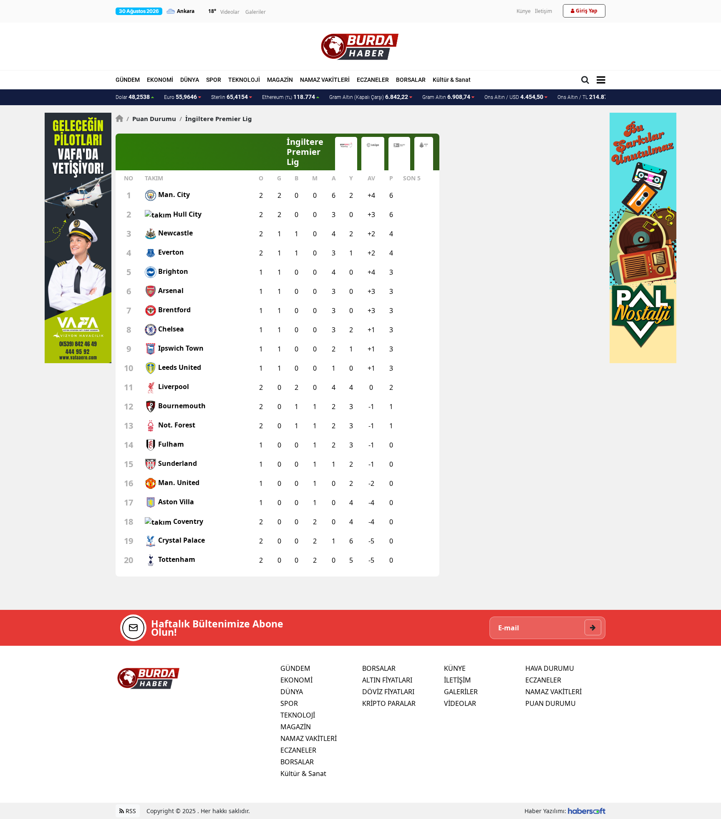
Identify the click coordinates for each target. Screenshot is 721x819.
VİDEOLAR (460, 703)
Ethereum (288, 97)
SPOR (213, 79)
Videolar (229, 11)
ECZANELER (373, 79)
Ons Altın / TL (588, 97)
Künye (524, 11)
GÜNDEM (128, 79)
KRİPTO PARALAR (389, 703)
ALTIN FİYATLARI (387, 680)
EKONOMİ (160, 79)
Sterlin (229, 97)
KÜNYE (455, 668)
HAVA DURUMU (549, 668)
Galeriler (255, 11)
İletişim (543, 11)
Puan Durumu (151, 118)
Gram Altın (446, 97)
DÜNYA (189, 79)
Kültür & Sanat (452, 79)
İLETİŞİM (457, 680)
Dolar (133, 97)
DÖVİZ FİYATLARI (388, 691)
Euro (180, 97)
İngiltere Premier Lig (215, 118)
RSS (130, 811)
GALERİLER (461, 691)
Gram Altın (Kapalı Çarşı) (368, 97)
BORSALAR (411, 79)
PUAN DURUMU (550, 703)
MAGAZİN (280, 79)
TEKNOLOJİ (244, 79)
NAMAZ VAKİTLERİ (325, 79)
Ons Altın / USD (513, 97)
